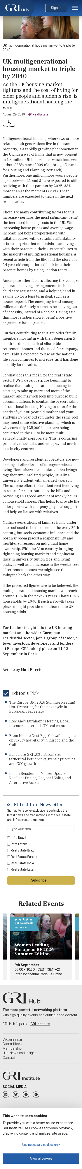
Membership (12, 1048)
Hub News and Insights (20, 1053)
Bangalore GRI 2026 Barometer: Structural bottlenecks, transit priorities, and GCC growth (42, 759)
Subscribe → (41, 880)
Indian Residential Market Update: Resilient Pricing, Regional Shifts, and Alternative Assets (40, 778)
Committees (12, 1044)
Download (9, 126)
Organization (12, 1039)
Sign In (56, 8)
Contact (9, 1057)
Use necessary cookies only (41, 1144)
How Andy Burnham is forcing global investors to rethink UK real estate (39, 723)
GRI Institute (40, 1024)
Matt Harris (31, 669)
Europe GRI (17, 648)
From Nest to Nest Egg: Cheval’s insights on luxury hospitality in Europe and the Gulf (42, 740)
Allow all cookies (41, 1158)
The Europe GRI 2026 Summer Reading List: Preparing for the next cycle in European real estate (42, 707)
